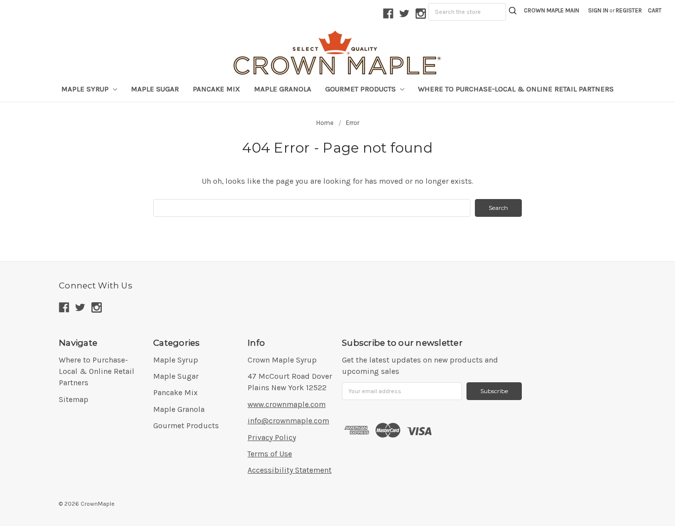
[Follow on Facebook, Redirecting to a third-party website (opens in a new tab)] (388, 13)
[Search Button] (512, 12)
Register (629, 10)
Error (352, 122)
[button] (654, 10)
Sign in (598, 10)
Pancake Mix (216, 88)
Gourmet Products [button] (361, 88)
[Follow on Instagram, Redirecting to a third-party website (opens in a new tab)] (421, 13)
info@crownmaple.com (288, 420)
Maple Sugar (155, 88)
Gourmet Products (186, 425)
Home (325, 122)
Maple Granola (282, 88)
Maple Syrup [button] (86, 88)
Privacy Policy (272, 437)
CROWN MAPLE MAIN (551, 10)
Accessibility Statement (290, 470)
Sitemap (73, 399)
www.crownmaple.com (287, 404)
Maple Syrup (175, 360)
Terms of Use (270, 453)
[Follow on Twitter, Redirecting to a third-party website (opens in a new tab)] (404, 13)
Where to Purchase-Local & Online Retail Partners (516, 88)
